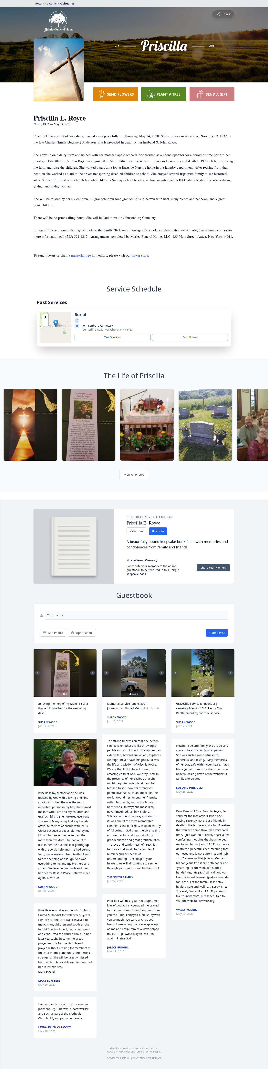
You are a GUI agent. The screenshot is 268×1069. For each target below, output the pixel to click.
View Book (136, 531)
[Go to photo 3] (135, 694)
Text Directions (112, 337)
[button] (55, 324)
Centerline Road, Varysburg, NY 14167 (107, 329)
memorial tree (81, 255)
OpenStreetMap (138, 1058)
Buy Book (158, 531)
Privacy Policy (123, 1051)
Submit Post (217, 633)
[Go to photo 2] (66, 694)
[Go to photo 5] (207, 694)
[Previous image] (37, 673)
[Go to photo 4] (137, 694)
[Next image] (92, 673)
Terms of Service (145, 1051)
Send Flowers (190, 337)
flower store (140, 255)
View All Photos (134, 474)
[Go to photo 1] (64, 694)
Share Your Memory (213, 567)
